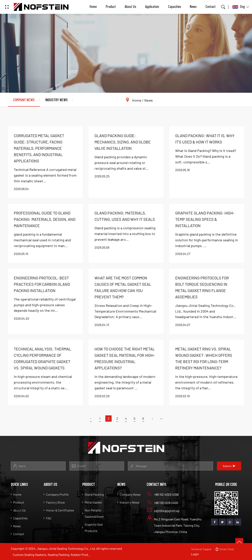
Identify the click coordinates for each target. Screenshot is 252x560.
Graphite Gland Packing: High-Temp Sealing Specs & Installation (204, 219)
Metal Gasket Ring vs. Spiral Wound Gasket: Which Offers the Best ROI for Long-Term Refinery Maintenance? (203, 358)
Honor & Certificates (60, 510)
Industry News (56, 99)
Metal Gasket (93, 502)
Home (93, 7)
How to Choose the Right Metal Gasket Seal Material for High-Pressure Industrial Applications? (124, 358)
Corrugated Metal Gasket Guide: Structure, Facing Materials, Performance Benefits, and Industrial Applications (39, 148)
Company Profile (57, 494)
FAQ (48, 518)
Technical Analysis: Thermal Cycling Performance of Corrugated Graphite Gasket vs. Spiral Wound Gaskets (42, 358)
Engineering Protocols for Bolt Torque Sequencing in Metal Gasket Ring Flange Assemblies (202, 287)
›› (161, 418)
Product (111, 7)
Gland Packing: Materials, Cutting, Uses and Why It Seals (124, 216)
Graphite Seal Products (94, 528)
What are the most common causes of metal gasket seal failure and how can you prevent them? (122, 287)
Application (152, 7)
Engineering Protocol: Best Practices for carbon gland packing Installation (42, 284)
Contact (211, 7)
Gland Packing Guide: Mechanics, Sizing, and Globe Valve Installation (122, 142)
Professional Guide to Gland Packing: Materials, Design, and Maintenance (44, 219)
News (193, 7)
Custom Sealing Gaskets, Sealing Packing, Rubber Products (52, 554)
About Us (130, 7)
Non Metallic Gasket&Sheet (94, 513)
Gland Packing (94, 494)
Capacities (174, 7)
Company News (24, 99)
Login (195, 554)
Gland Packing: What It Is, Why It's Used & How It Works (204, 138)
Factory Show (55, 502)
